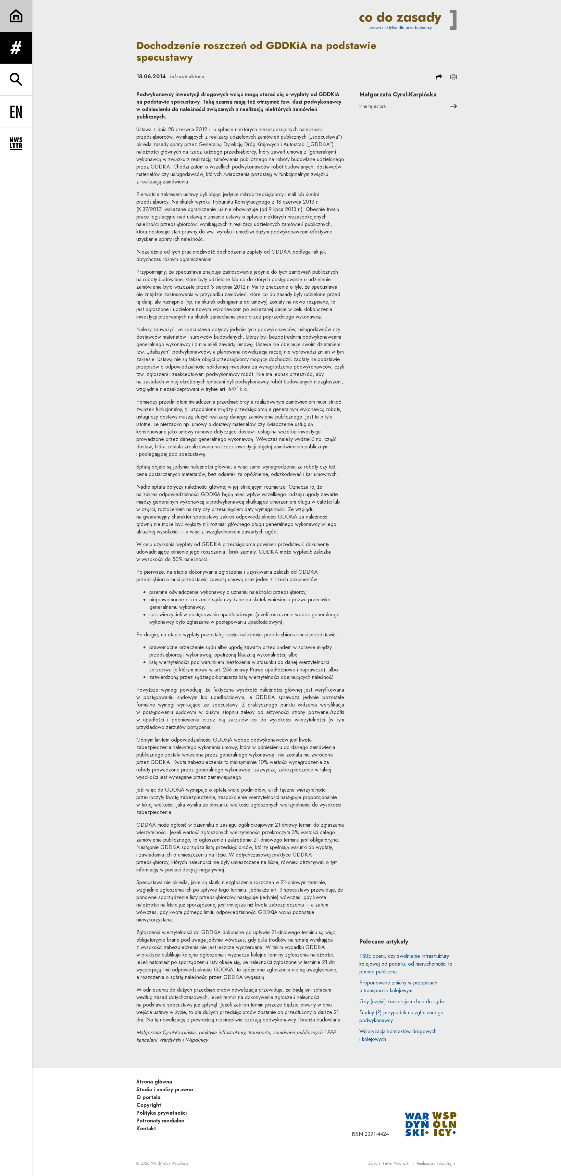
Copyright (148, 1105)
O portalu (148, 1097)
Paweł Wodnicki (396, 1163)
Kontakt (146, 1128)
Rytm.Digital (446, 1163)
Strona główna (154, 1081)
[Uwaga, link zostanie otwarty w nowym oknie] (431, 1123)
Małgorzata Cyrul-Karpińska (398, 94)
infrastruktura (187, 76)
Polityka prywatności (161, 1113)
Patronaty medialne (160, 1120)
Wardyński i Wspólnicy (170, 1163)
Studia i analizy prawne (164, 1089)
